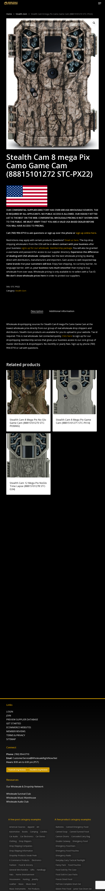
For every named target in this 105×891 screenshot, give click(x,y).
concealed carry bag (80, 836)
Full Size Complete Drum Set (68, 884)
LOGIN (9, 711)
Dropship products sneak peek (23, 855)
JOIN (8, 715)
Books (25, 831)
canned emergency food (77, 827)
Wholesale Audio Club (17, 801)
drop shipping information (21, 850)
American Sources (17, 827)
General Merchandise (18, 869)
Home (9, 14)
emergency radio (63, 855)
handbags (41, 869)
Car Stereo (40, 836)
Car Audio (13, 836)
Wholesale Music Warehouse (21, 797)
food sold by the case (66, 869)
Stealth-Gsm (21, 14)
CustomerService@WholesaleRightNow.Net (35, 758)
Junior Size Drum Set (82, 888)
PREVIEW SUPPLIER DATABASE (22, 719)
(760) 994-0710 (21, 754)
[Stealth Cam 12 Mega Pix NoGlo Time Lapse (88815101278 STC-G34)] (28, 455)
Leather (12, 884)
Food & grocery (26, 865)
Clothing (13, 841)
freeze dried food (64, 879)
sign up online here (86, 232)
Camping (34, 831)
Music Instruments (17, 888)
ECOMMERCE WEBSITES (18, 727)
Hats (11, 874)
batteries (60, 827)
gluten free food (63, 888)
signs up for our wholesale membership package (46, 248)
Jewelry (35, 879)
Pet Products (34, 888)
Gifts (32, 869)
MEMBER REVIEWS (15, 731)
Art (38, 827)
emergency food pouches (67, 850)
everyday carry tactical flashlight (70, 860)
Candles (43, 831)
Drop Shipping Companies (20, 846)
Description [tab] (37, 311)
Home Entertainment (25, 874)
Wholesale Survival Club (18, 793)
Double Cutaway (63, 841)
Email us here (71, 240)
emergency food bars (65, 846)
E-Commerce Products (19, 860)
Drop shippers (25, 841)
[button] (99, 3)
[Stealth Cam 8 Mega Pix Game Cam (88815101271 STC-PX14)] (74, 392)
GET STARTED (13, 723)
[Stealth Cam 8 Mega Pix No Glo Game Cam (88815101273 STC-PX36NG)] (28, 392)
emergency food (80, 841)
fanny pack (61, 865)
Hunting (26, 879)
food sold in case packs (67, 874)
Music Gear (31, 884)
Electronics (36, 860)
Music (21, 884)
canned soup (61, 831)
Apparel (31, 827)
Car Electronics (26, 836)
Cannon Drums (62, 836)
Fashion (12, 865)
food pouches (74, 865)
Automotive (14, 831)
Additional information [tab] (61, 311)
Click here (67, 336)
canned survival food (79, 831)
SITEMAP (11, 739)
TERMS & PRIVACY (15, 735)
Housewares (14, 879)
